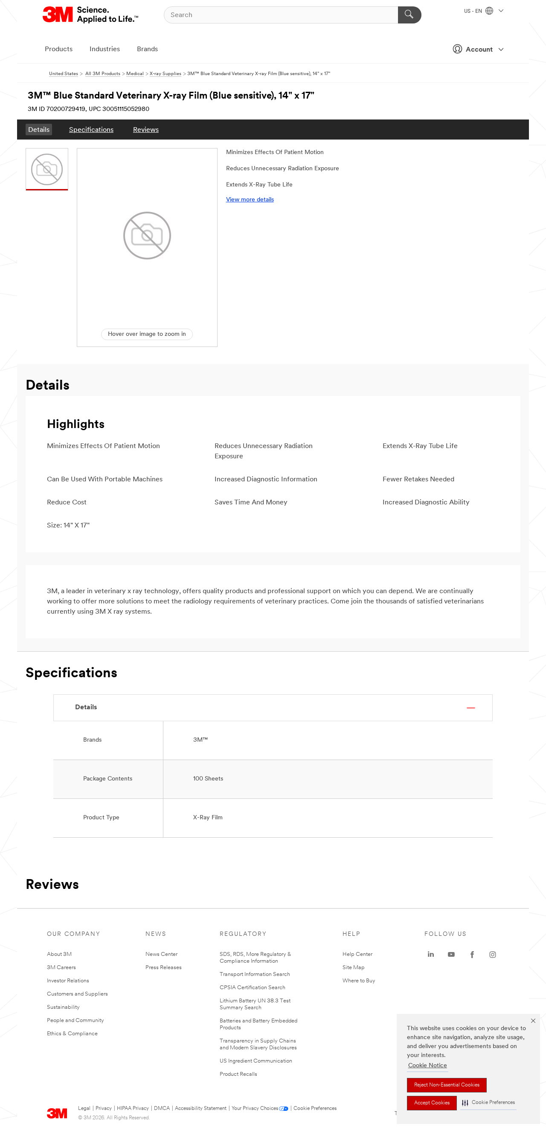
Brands (147, 49)
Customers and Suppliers (77, 994)
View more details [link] (250, 200)
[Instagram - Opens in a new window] (492, 954)
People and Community (75, 1020)
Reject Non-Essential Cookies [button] (446, 1085)
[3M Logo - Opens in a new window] (91, 14)
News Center (161, 954)
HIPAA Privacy (133, 1108)
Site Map (354, 967)
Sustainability (63, 1007)
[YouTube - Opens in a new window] (451, 954)
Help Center (357, 954)
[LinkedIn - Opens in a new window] (430, 954)
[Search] (409, 14)
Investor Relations (68, 981)
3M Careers (61, 967)
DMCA (162, 1108)
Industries (105, 49)
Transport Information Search (255, 974)
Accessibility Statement (201, 1108)
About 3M (59, 954)
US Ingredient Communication (256, 1061)
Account (479, 50)
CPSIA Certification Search (252, 987)
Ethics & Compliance (72, 1034)
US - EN (473, 11)
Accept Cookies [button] (432, 1103)
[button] (488, 1103)
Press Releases (163, 967)
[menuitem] (39, 129)
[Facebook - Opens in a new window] (472, 954)
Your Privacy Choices (255, 1108)
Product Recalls (238, 1074)
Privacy (104, 1108)
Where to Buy (359, 981)
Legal (84, 1108)
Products (59, 49)
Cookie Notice (427, 1066)
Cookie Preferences (315, 1108)
